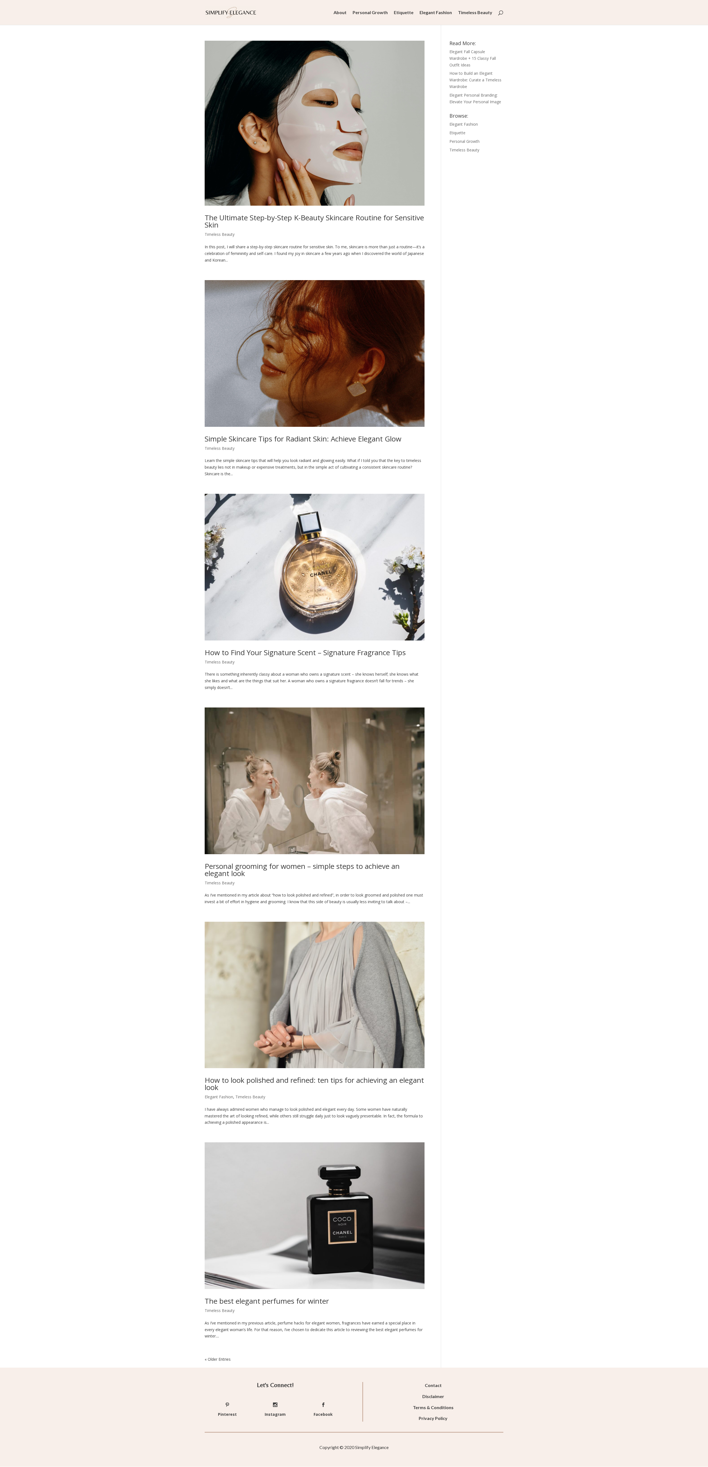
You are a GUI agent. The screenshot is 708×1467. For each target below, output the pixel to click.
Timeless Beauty (475, 13)
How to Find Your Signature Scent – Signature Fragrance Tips (305, 652)
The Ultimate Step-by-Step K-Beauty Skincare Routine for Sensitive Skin (314, 221)
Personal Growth (370, 13)
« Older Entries (218, 1359)
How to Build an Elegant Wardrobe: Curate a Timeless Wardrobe (475, 80)
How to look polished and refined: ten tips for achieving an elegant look (314, 1083)
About (340, 13)
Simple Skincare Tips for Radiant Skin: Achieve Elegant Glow (303, 439)
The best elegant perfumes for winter (267, 1301)
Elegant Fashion (436, 13)
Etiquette (403, 13)
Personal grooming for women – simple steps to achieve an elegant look (302, 869)
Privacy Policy (433, 1418)
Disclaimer (433, 1396)
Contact (433, 1385)
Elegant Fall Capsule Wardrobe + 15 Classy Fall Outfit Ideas (472, 58)
